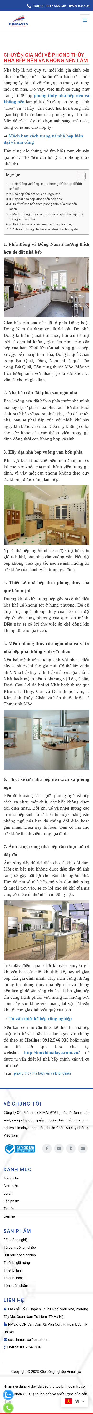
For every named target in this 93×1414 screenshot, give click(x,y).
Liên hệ (9, 1216)
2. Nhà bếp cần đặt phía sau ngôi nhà (34, 194)
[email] (83, 1148)
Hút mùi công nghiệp (20, 1255)
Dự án (8, 1193)
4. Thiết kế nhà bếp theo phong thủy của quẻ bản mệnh (43, 206)
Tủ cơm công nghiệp (20, 1247)
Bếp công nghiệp (17, 1240)
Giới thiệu (11, 1186)
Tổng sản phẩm (16, 1285)
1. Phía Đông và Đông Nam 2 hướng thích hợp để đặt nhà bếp (45, 186)
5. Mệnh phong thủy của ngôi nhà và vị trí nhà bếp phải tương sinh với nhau (46, 216)
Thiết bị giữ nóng (17, 1263)
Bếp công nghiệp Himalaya (60, 1372)
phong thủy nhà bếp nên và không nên (42, 1073)
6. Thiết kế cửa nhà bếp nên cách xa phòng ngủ (41, 224)
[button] (79, 176)
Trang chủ (11, 1178)
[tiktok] (71, 1148)
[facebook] (47, 1148)
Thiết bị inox (13, 1278)
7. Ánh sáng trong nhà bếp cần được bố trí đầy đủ (43, 229)
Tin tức (9, 1209)
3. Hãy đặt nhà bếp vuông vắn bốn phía (36, 199)
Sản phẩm (11, 1201)
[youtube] (59, 1148)
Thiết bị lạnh (13, 1270)
